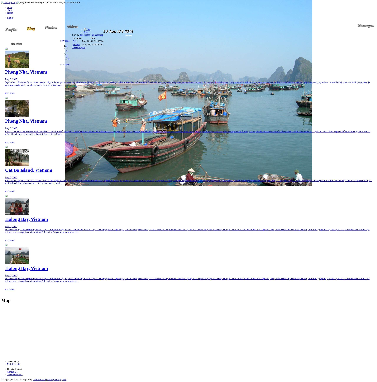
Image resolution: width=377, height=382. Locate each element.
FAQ (64, 379)
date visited (85, 35)
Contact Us (12, 372)
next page (64, 64)
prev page (65, 40)
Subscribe (128, 35)
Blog (86, 32)
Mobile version (14, 364)
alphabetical (97, 35)
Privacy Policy (54, 379)
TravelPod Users (15, 374)
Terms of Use (39, 379)
